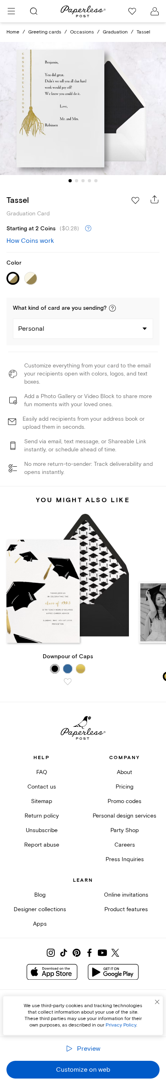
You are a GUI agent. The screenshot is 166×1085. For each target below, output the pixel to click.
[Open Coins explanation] (88, 229)
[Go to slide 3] (83, 180)
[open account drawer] (154, 11)
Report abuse (41, 844)
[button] (112, 308)
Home (12, 32)
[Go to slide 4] (89, 180)
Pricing (124, 786)
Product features (126, 909)
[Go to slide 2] (76, 180)
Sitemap (41, 801)
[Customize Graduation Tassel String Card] (83, 109)
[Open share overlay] (155, 199)
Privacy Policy (121, 1025)
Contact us (41, 786)
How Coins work (30, 241)
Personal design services (124, 815)
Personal (31, 329)
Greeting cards (44, 32)
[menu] (11, 11)
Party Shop (124, 830)
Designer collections (40, 909)
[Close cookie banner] (157, 1002)
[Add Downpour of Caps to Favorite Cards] (68, 681)
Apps (40, 923)
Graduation (115, 32)
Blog (40, 894)
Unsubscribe (42, 830)
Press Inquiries (125, 859)
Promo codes (124, 801)
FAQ (41, 772)
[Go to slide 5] (96, 180)
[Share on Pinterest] (76, 953)
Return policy (42, 815)
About (124, 772)
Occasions (82, 32)
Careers (124, 844)
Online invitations (126, 894)
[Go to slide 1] (70, 180)
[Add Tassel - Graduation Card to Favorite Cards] (135, 200)
